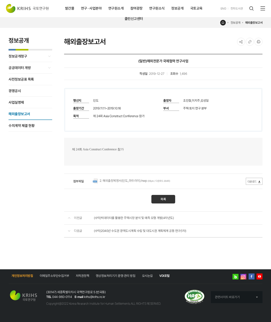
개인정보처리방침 (22, 276)
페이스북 (252, 276)
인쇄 (258, 42)
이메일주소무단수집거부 (54, 276)
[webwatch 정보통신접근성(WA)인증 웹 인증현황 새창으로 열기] (194, 297)
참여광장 (136, 8)
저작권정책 (82, 276)
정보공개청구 (18, 56)
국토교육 (196, 8)
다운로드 (252, 181)
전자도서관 (237, 8)
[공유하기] (241, 42)
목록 (163, 199)
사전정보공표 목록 (21, 79)
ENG (223, 8)
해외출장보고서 (254, 22)
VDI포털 (164, 276)
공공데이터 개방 (20, 68)
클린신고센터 (134, 19)
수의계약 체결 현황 (22, 126)
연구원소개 (116, 8)
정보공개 (177, 8)
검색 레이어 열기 (251, 9)
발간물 (69, 8)
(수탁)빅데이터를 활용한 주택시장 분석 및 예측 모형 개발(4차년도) (134, 218)
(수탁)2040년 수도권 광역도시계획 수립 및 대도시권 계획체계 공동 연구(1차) (140, 231)
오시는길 (147, 276)
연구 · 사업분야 (91, 8)
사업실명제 (16, 102)
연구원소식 (157, 8)
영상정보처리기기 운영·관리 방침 (116, 276)
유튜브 (259, 276)
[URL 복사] (250, 42)
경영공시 (15, 91)
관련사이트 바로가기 (227, 297)
